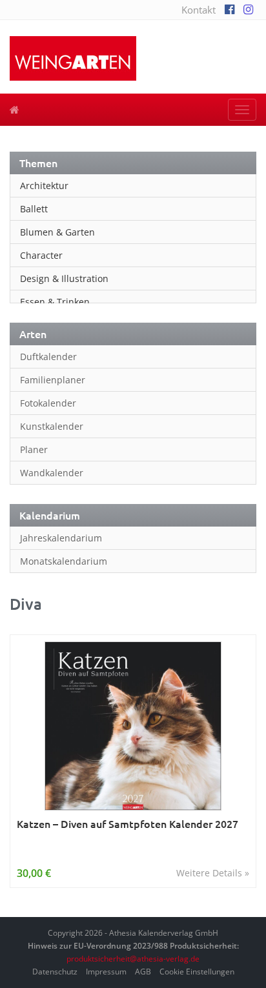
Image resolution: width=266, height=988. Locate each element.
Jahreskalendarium (61, 538)
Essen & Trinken (55, 302)
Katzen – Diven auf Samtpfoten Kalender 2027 (127, 824)
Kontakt (198, 9)
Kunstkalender (51, 426)
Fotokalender (48, 403)
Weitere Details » (212, 873)
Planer (34, 449)
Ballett (34, 209)
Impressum (106, 971)
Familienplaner (52, 380)
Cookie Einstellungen (196, 971)
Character (41, 255)
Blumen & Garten (57, 232)
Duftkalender (48, 356)
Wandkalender (51, 473)
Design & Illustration (64, 278)
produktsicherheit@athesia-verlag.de (133, 958)
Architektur (44, 185)
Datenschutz (54, 971)
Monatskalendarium (63, 561)
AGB (143, 971)
